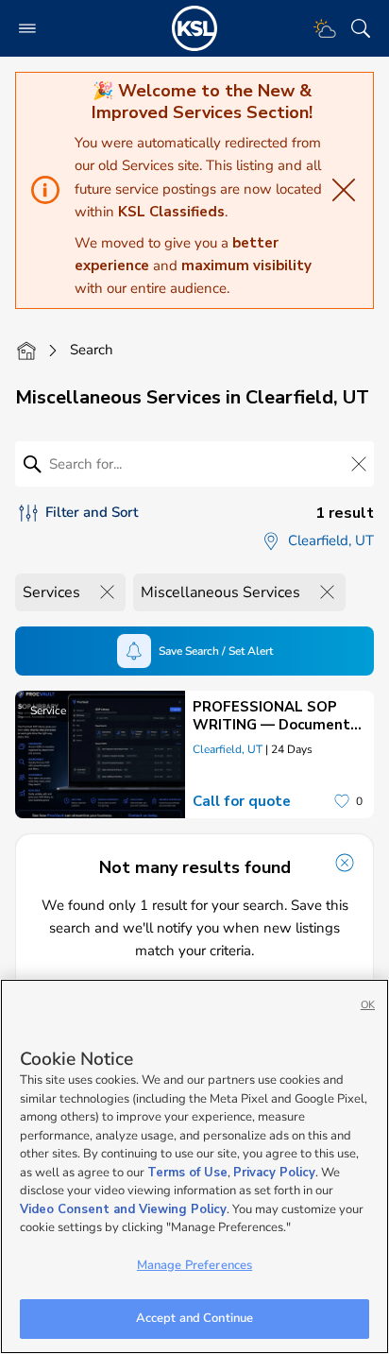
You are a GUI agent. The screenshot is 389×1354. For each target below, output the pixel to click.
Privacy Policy (274, 1172)
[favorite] (342, 801)
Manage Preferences (194, 1265)
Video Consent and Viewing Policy (123, 1209)
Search (91, 349)
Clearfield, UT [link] (227, 749)
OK (368, 1005)
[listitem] (194, 754)
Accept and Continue (194, 1318)
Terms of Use (187, 1172)
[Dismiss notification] (344, 862)
